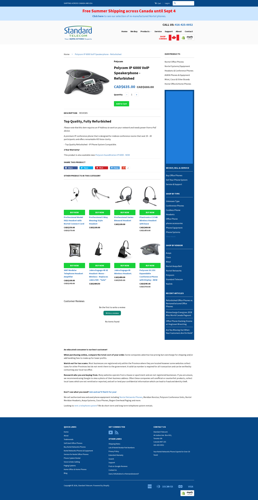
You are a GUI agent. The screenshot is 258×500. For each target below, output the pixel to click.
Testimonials (68, 439)
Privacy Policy (114, 451)
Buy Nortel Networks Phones (75, 447)
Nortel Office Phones (174, 61)
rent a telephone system (85, 405)
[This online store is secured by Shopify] (187, 39)
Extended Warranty (116, 455)
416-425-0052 (184, 24)
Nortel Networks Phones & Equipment (78, 451)
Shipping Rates (114, 444)
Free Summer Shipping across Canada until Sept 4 (129, 11)
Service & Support (174, 184)
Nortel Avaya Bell (174, 266)
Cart (159, 3)
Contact (189, 31)
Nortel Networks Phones (130, 397)
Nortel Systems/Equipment (177, 66)
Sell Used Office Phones (73, 443)
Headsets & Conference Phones (179, 70)
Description (70, 113)
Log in (167, 3)
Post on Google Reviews (118, 466)
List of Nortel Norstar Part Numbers (122, 447)
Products (145, 31)
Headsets (170, 214)
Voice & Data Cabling (72, 462)
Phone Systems (173, 232)
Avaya (168, 253)
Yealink (169, 283)
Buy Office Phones (174, 175)
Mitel (168, 261)
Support (169, 31)
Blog (65, 473)
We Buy (133, 31)
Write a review (112, 313)
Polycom (170, 275)
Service (158, 31)
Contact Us (113, 470)
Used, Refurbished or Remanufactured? (124, 474)
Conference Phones (175, 205)
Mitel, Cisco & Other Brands (177, 79)
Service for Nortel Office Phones (76, 454)
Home (124, 31)
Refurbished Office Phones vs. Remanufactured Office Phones (179, 303)
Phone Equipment (174, 227)
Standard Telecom (174, 279)
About (179, 31)
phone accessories (174, 223)
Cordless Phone (173, 210)
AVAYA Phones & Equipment (177, 75)
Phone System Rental (72, 458)
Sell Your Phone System (176, 179)
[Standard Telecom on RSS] (117, 433)
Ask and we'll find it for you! (103, 392)
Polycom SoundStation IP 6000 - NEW (112, 155)
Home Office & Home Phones (178, 83)
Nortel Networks (174, 270)
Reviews (83, 113)
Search (111, 459)
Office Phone (172, 218)
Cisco (168, 257)
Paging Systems (70, 465)
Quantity (118, 94)
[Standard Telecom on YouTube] (111, 433)
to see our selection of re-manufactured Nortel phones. (129, 16)
